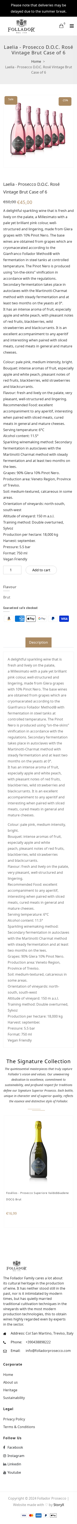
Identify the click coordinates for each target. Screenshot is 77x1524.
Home (36, 61)
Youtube (14, 1472)
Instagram (15, 1455)
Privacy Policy (14, 1419)
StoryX (58, 1504)
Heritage (10, 1390)
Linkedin (14, 1464)
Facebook (15, 1447)
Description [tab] (38, 642)
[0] (61, 26)
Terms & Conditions (19, 1426)
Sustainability (14, 1397)
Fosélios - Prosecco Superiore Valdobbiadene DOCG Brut (37, 1196)
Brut (6, 597)
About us (10, 1382)
